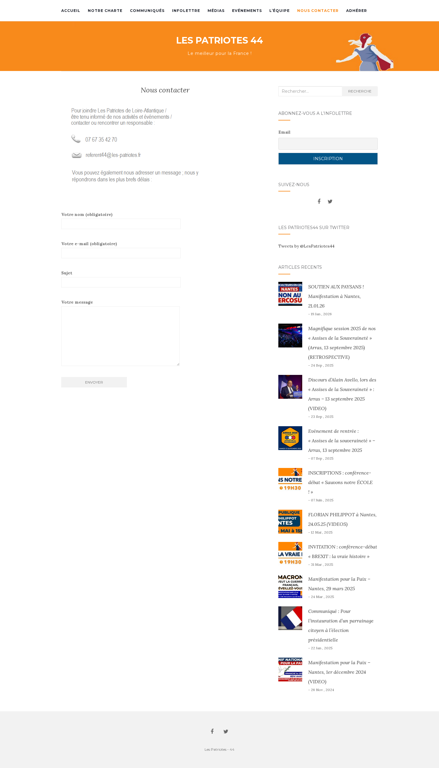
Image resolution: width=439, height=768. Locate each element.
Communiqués (147, 10)
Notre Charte (105, 10)
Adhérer (356, 10)
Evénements (247, 10)
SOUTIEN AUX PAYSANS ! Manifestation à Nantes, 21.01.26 (336, 296)
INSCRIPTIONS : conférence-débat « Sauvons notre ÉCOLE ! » (340, 482)
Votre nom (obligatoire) (87, 214)
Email (284, 132)
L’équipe (279, 10)
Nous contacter (318, 10)
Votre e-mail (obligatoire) (89, 243)
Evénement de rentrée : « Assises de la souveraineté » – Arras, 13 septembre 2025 (341, 440)
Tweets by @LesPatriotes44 (306, 246)
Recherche (360, 91)
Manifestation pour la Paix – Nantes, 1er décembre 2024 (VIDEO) (339, 671)
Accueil (70, 10)
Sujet (66, 273)
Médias (216, 10)
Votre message (77, 302)
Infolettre (186, 10)
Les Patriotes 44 (219, 40)
